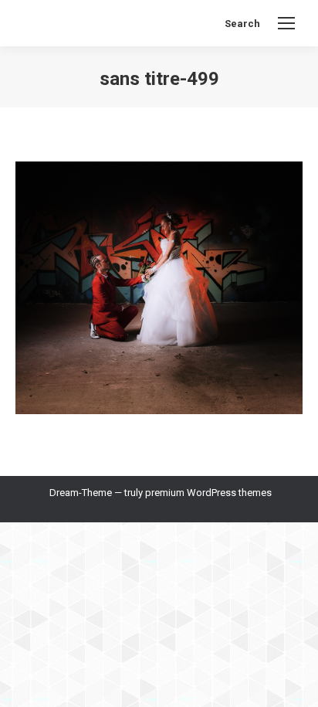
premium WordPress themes (208, 492)
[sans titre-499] (159, 287)
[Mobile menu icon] (286, 23)
